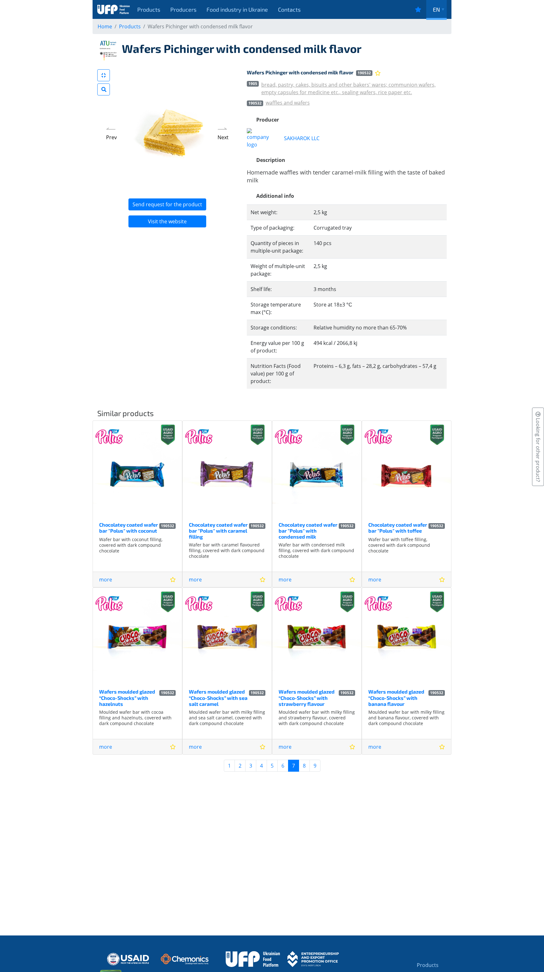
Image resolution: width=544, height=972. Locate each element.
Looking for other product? (538, 449)
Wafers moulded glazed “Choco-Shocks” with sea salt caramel (218, 697)
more (105, 579)
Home (105, 26)
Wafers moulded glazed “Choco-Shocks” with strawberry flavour (307, 697)
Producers (183, 9)
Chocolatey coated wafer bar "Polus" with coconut (128, 528)
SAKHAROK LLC (302, 138)
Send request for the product (167, 204)
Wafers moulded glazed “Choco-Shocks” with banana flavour (396, 697)
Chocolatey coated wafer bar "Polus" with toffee (397, 528)
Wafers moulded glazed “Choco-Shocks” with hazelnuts (127, 697)
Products (148, 9)
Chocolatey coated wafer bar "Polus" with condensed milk (308, 531)
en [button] (436, 9)
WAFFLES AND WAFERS (288, 102)
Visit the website (167, 221)
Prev (111, 137)
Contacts (289, 9)
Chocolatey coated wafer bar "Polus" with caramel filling (218, 531)
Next (223, 137)
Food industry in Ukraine (237, 9)
